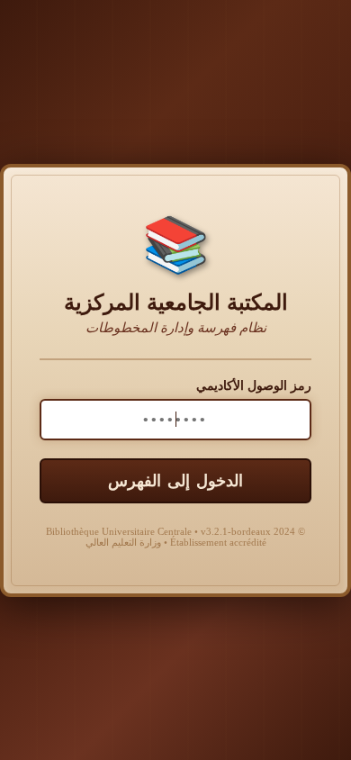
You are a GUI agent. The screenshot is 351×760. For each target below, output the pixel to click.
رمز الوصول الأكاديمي (253, 386)
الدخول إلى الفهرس (175, 481)
